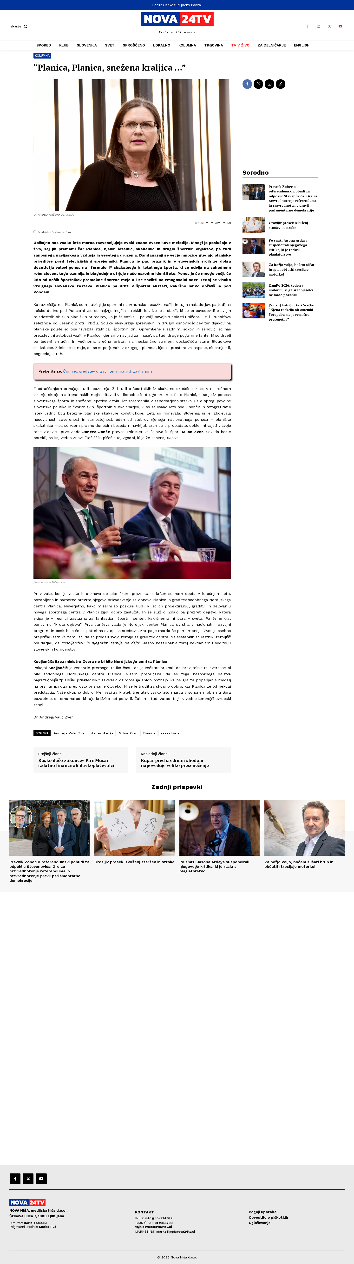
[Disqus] (177, 957)
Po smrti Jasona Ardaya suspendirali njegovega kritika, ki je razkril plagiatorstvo (288, 247)
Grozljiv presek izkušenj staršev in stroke (288, 225)
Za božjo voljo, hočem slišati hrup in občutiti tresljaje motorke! (292, 269)
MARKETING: (145, 1231)
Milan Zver (128, 733)
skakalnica (170, 733)
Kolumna (42, 55)
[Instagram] (319, 26)
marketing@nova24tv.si (175, 1231)
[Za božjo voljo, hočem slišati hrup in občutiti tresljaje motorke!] (254, 269)
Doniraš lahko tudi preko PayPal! (177, 5)
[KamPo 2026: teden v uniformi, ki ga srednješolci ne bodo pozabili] (254, 290)
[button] (19, 26)
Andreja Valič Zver (70, 733)
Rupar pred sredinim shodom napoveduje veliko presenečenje (175, 763)
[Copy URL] (280, 84)
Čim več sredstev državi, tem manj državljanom (107, 371)
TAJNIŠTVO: (145, 1223)
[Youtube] (340, 26)
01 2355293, (164, 1223)
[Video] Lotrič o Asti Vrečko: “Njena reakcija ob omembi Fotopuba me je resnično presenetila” (292, 312)
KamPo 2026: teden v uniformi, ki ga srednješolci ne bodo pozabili (291, 290)
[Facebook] (308, 26)
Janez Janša (102, 733)
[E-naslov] (269, 84)
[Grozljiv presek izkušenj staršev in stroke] (254, 225)
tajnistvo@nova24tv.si (153, 1227)
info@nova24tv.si (159, 1218)
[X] (329, 26)
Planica (149, 733)
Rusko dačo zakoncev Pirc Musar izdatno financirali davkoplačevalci (76, 763)
